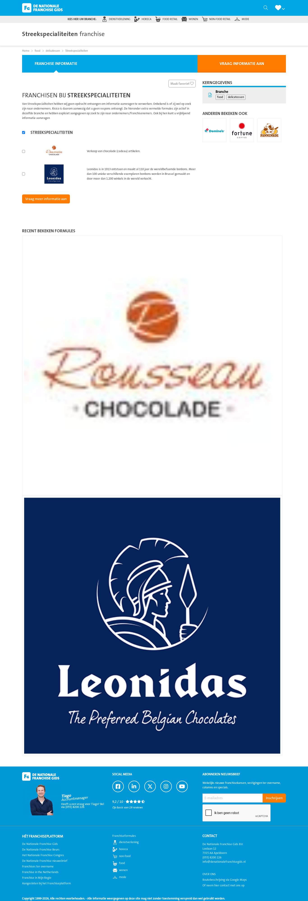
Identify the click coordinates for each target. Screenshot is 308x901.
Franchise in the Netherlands (40, 872)
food (220, 97)
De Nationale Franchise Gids (42, 8)
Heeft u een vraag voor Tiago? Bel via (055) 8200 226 (82, 806)
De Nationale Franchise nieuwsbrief (44, 860)
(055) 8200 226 (211, 857)
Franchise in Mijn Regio (36, 877)
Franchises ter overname (38, 866)
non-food (125, 856)
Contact (209, 836)
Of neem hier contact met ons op (223, 885)
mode (245, 19)
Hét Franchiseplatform (42, 836)
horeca (146, 19)
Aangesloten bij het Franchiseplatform (46, 883)
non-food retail (219, 19)
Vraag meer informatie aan (46, 199)
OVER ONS (209, 874)
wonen (193, 19)
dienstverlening (119, 19)
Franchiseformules (124, 835)
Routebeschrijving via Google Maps (224, 879)
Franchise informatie (56, 63)
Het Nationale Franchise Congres (43, 855)
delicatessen (236, 97)
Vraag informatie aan (242, 63)
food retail (170, 19)
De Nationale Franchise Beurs (41, 849)
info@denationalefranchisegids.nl (224, 861)
